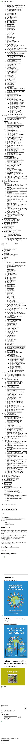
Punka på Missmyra (11, 13)
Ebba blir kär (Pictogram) (16, 108)
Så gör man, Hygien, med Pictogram (15, 214)
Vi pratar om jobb (11, 42)
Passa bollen (9, 80)
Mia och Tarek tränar (11, 52)
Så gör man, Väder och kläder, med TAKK (17, 179)
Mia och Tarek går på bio (12, 47)
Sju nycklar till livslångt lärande (14, 59)
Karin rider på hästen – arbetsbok (14, 139)
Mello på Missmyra (11, 14)
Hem (5, 247)
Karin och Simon (8, 224)
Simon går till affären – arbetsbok (14, 137)
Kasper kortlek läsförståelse (13, 234)
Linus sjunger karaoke (12, 20)
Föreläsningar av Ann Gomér (10, 249)
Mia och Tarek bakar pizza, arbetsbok (18, 51)
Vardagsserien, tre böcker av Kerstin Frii (16, 91)
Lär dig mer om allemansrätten (14, 9)
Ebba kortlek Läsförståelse (16, 111)
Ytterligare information (9, 524)
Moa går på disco (11, 26)
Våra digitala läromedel (9, 255)
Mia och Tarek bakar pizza (13, 49)
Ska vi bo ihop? (10, 76)
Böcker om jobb (7, 231)
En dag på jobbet (11, 79)
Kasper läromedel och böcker (10, 232)
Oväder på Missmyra (11, 16)
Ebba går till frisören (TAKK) (17, 100)
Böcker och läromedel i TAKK (11, 158)
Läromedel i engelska (9, 156)
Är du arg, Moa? (10, 33)
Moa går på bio (10, 28)
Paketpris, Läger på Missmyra (14, 63)
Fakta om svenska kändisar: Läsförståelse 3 (17, 238)
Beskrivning (6, 522)
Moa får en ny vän (11, 29)
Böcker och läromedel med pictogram (12, 230)
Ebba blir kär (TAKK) (15, 107)
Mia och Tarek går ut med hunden (15, 55)
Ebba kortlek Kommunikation (17, 113)
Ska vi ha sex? (10, 32)
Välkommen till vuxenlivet (13, 119)
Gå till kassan (7, 250)
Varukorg (6, 257)
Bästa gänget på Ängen (12, 98)
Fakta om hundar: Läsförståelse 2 (14, 239)
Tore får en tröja (10, 38)
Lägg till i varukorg (5, 517)
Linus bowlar (10, 18)
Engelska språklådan (11, 157)
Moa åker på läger (11, 37)
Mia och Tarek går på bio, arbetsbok (18, 48)
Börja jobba (9, 87)
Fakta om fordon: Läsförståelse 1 (14, 240)
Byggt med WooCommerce (7, 711)
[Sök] (25, 708)
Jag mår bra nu (10, 75)
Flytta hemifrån (10, 86)
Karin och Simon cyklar (12, 73)
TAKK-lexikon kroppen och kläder (15, 170)
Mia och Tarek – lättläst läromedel (12, 219)
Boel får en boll (10, 40)
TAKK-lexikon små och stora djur (15, 173)
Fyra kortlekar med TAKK (13, 127)
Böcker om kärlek (8, 228)
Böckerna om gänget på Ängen (11, 222)
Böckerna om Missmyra (9, 223)
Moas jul (9, 25)
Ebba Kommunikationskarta (16, 114)
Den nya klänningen (11, 78)
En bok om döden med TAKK (14, 61)
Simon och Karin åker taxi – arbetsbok (16, 131)
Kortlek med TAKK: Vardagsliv (14, 123)
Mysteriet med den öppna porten (14, 95)
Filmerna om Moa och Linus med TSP (16, 118)
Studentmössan (10, 84)
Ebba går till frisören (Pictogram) (17, 106)
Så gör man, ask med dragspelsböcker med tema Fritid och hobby (17, 202)
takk (5, 520)
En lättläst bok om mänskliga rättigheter (16, 7)
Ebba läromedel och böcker (10, 218)
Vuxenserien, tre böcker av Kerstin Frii (16, 90)
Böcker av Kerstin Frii (9, 226)
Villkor (5, 258)
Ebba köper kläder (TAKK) (16, 103)
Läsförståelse (7, 236)
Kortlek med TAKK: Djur (13, 122)
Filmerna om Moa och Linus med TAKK (16, 117)
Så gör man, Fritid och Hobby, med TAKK (17, 184)
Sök (16, 243)
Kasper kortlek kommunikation (14, 235)
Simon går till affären (12, 71)
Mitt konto (6, 251)
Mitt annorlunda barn (12, 60)
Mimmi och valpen (11, 92)
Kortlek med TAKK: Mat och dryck (15, 125)
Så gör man (6, 183)
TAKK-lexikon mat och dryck (14, 172)
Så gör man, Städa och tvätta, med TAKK (16, 204)
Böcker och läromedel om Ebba (14, 99)
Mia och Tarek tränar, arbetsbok (17, 53)
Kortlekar (6, 121)
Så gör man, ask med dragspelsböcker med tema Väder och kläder (17, 210)
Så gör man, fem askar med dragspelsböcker (17, 193)
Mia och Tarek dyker (11, 44)
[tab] (15, 523)
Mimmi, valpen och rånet (12, 94)
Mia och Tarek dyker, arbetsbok (17, 45)
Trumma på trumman (11, 82)
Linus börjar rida (10, 24)
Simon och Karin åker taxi (13, 69)
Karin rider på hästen (11, 72)
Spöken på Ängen (11, 96)
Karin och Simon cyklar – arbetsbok (15, 134)
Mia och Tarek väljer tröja (13, 220)
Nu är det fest (10, 83)
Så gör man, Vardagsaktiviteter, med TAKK (17, 176)
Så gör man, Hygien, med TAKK (14, 177)
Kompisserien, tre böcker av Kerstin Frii (16, 88)
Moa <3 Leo (9, 36)
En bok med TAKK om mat (13, 41)
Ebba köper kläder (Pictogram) (17, 102)
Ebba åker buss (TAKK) (15, 110)
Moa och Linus (7, 227)
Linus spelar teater (11, 21)
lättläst (2, 520)
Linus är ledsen (10, 30)
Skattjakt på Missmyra (12, 17)
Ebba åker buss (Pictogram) (16, 104)
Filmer (5, 115)
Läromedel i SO (7, 180)
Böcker (5, 3)
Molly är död (10, 34)
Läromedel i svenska (8, 129)
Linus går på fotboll (11, 22)
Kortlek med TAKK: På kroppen (14, 126)
